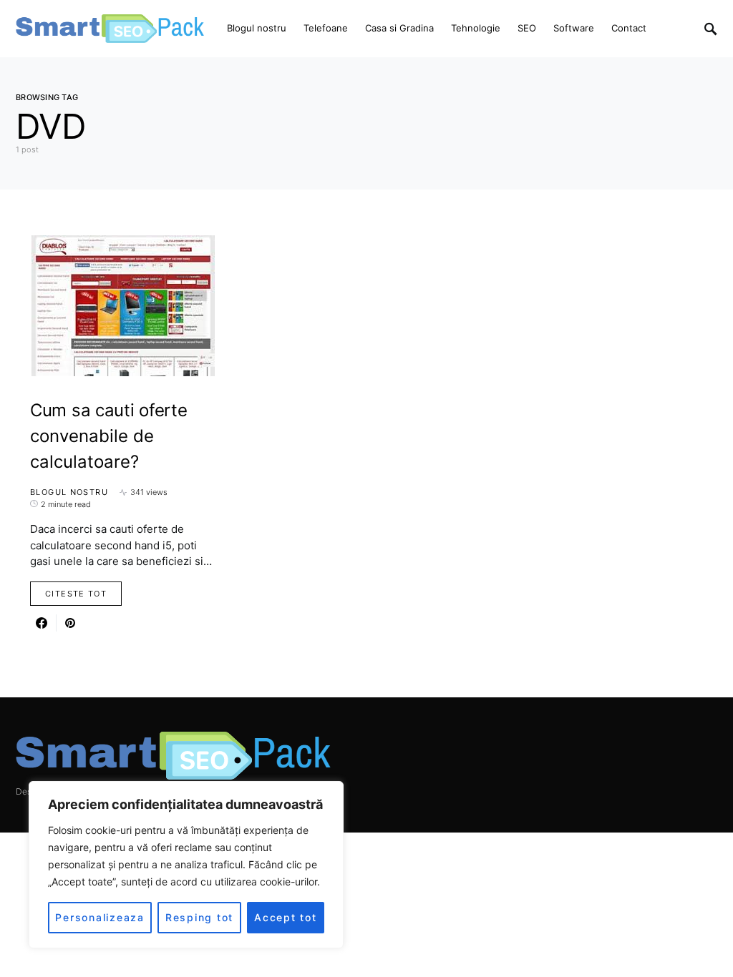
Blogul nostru (69, 492)
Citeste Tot (76, 594)
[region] (186, 864)
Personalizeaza (100, 917)
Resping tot (199, 917)
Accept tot (285, 917)
